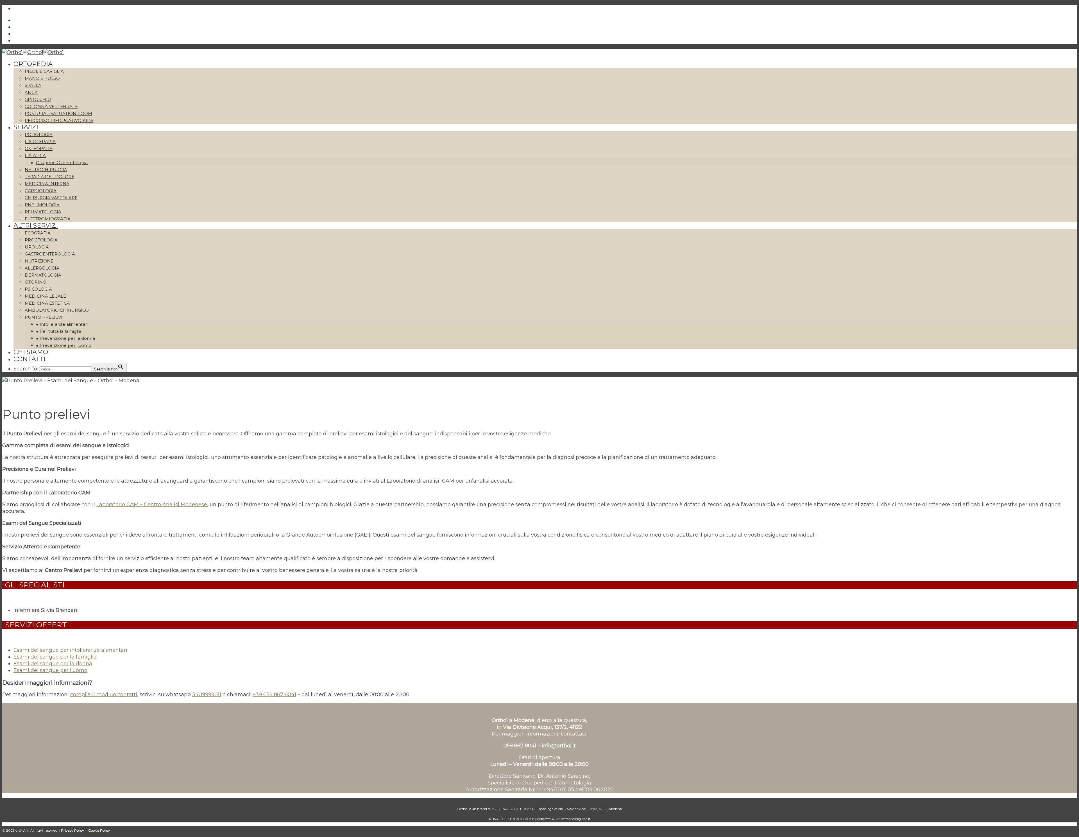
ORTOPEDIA (33, 64)
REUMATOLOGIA (43, 211)
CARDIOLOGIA (40, 190)
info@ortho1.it (558, 746)
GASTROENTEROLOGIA (50, 254)
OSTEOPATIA (39, 148)
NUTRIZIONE (39, 261)
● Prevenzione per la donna (65, 338)
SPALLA (33, 85)
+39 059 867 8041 (274, 694)
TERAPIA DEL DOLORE (49, 176)
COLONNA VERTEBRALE (51, 106)
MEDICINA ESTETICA (47, 303)
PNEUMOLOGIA (42, 204)
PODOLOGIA (39, 134)
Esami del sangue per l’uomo (50, 670)
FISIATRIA (35, 155)
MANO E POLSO (42, 78)
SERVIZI (25, 127)
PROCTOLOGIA (41, 240)
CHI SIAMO (30, 352)
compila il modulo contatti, (104, 694)
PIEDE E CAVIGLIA (44, 71)
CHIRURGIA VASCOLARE (51, 197)
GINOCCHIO (38, 99)
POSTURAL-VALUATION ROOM (58, 113)
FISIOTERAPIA (40, 141)
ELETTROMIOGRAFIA (48, 218)
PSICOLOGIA (38, 289)
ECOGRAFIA (38, 233)
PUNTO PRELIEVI (43, 317)
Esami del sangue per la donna (52, 663)
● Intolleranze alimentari (62, 324)
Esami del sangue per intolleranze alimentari (70, 650)
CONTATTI (29, 359)
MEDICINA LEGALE (45, 296)
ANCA (31, 92)
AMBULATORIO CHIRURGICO (57, 310)
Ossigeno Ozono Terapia (62, 162)
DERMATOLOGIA (43, 275)
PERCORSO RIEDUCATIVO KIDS (59, 120)
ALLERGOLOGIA (42, 268)
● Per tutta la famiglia (58, 331)
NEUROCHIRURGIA (46, 169)
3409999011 (206, 694)
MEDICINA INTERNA (47, 183)
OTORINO (35, 282)
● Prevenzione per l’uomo (63, 345)
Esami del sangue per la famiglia (55, 657)
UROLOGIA (37, 247)
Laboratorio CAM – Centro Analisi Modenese (151, 504)
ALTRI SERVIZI (35, 225)
